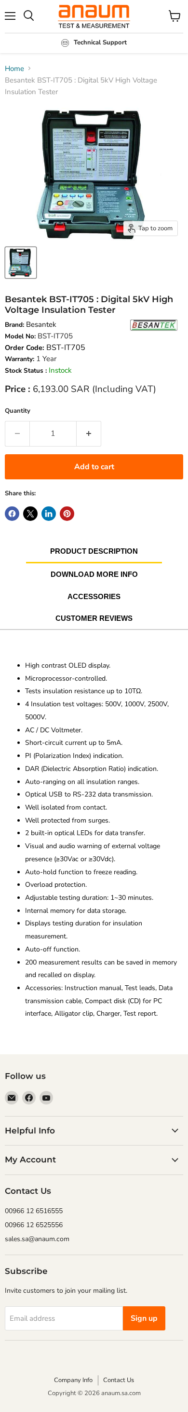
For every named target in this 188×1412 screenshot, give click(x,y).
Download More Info (94, 574)
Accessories (94, 596)
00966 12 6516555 (34, 1211)
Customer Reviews (94, 618)
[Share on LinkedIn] (48, 513)
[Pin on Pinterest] (67, 513)
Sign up (144, 1318)
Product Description (94, 551)
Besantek (41, 324)
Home (14, 68)
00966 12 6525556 (34, 1225)
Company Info (73, 1380)
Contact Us (118, 1380)
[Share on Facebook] (12, 513)
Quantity (17, 410)
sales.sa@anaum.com (37, 1239)
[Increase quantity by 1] (89, 433)
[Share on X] (30, 513)
